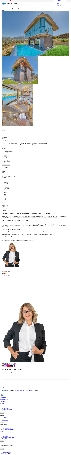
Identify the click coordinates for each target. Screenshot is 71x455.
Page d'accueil (6, 6)
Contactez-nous (66, 6)
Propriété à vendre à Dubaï (6, 428)
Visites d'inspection (5, 436)
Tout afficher (2, 422)
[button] (58, 2)
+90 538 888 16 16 (7, 275)
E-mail (4, 279)
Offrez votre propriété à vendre (7, 409)
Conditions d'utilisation (18, 390)
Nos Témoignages (5, 420)
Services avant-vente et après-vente (8, 437)
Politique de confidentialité (27, 390)
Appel (9, 279)
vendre (58, 4)
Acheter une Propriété (5, 408)
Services (58, 6)
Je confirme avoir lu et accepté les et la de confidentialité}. (21, 390)
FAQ (61, 6)
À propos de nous (5, 418)
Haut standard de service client (7, 438)
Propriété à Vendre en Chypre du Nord (8, 429)
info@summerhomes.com (8, 276)
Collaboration (4, 417)
